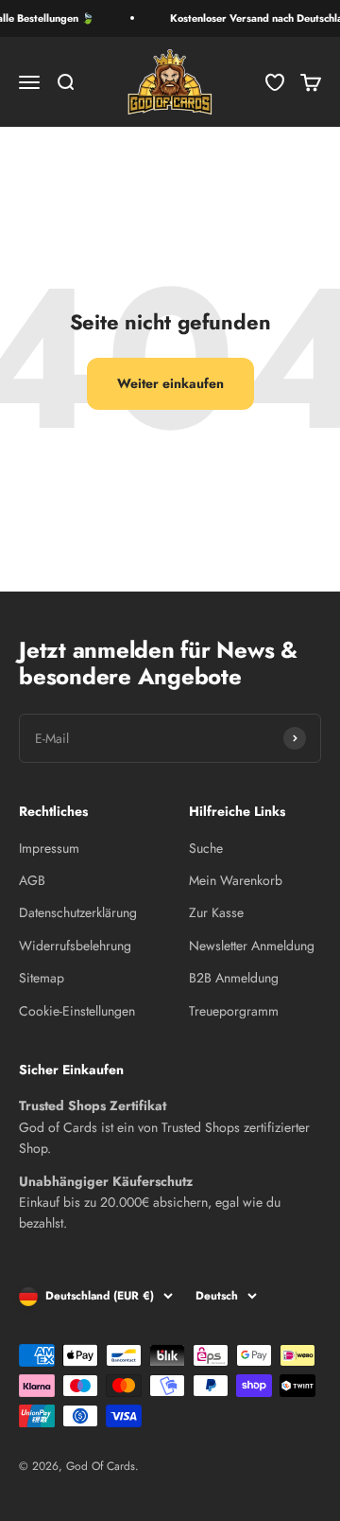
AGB (32, 880)
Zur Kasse (216, 912)
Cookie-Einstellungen (77, 1010)
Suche (206, 848)
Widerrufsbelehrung (75, 945)
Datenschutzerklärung (78, 912)
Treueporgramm (234, 1010)
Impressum (49, 848)
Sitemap (41, 977)
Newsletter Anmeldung (251, 945)
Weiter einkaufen (170, 383)
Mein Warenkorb (235, 880)
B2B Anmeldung (234, 977)
